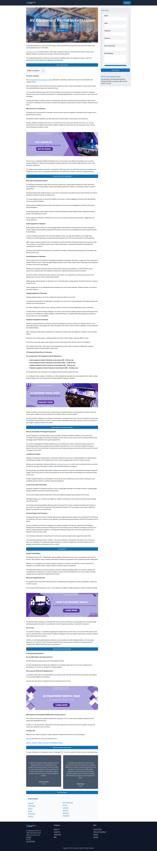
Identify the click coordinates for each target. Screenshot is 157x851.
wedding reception (63, 464)
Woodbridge (53, 742)
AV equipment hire (31, 52)
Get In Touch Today (62, 65)
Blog (55, 837)
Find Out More (62, 549)
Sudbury (30, 816)
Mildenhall (66, 813)
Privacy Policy (97, 829)
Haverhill (65, 810)
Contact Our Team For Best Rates (62, 176)
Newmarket (66, 815)
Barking (60, 742)
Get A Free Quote (62, 792)
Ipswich (30, 808)
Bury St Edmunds (68, 802)
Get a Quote (61, 30)
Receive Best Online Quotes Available (62, 427)
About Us (56, 829)
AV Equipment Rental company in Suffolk (40, 79)
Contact (127, 2)
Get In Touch (115, 70)
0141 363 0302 (30, 841)
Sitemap (95, 837)
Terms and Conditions (99, 832)
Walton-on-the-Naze (43, 742)
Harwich (28, 742)
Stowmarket (31, 813)
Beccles (65, 805)
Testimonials (57, 834)
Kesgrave (34, 742)
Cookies (95, 834)
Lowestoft (65, 808)
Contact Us (57, 832)
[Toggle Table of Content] (42, 70)
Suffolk (30, 811)
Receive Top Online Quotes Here (62, 649)
